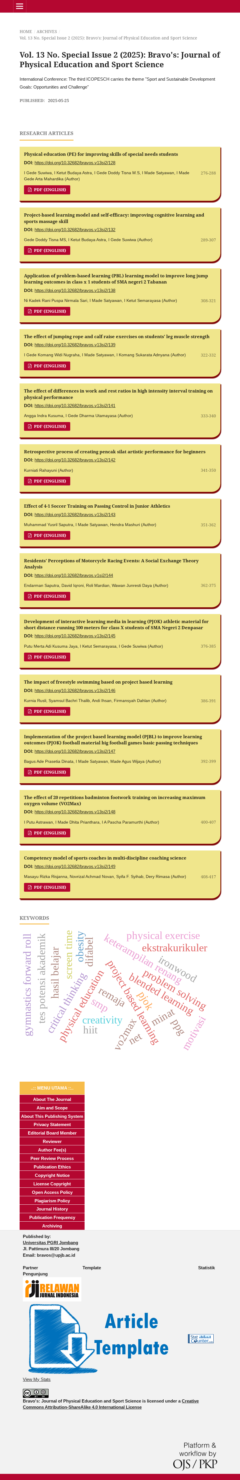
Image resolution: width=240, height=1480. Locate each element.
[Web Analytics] (201, 1338)
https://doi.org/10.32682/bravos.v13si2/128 (75, 162)
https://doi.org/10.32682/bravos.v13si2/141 (75, 405)
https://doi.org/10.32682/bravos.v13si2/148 (75, 811)
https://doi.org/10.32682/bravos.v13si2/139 (75, 344)
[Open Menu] (19, 6)
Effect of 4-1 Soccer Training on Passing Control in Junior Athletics (97, 506)
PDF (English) (49, 189)
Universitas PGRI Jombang (50, 1242)
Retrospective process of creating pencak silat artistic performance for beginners (114, 451)
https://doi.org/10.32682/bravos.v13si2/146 (75, 690)
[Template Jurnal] (98, 1338)
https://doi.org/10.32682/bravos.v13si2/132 (75, 229)
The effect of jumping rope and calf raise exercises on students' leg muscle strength (117, 336)
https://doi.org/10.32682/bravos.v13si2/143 (75, 514)
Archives (47, 31)
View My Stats (37, 1379)
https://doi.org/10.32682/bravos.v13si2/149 (75, 866)
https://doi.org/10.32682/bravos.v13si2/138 (75, 290)
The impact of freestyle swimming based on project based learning (98, 682)
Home (26, 31)
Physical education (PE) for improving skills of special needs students (101, 154)
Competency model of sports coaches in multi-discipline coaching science (105, 858)
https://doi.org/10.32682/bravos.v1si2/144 (74, 575)
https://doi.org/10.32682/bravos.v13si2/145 (75, 635)
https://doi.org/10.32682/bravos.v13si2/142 (75, 459)
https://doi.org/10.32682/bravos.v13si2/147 (75, 751)
